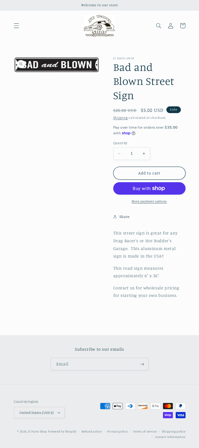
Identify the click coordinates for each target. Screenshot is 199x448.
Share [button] (124, 216)
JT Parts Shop (37, 431)
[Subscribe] (142, 364)
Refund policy (92, 431)
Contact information (170, 437)
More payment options (149, 201)
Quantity (120, 143)
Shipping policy (173, 431)
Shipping (120, 118)
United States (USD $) (36, 412)
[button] (16, 26)
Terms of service (145, 431)
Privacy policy (117, 431)
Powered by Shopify (62, 431)
